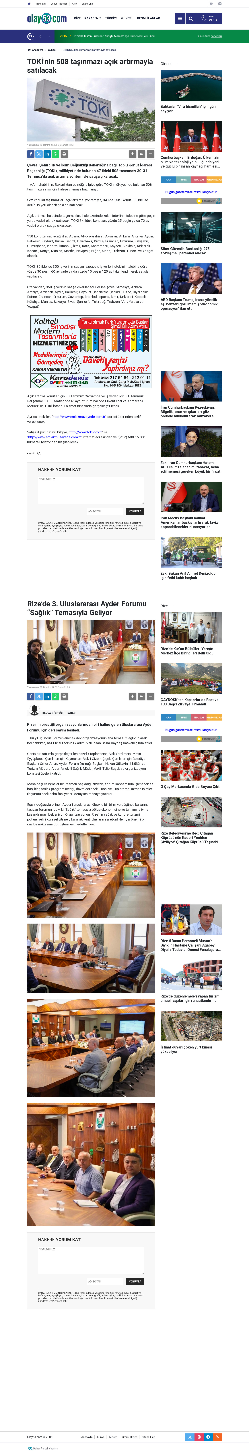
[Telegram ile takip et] (208, 1437)
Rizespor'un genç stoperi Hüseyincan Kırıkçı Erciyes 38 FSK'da (114, 36)
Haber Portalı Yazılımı (45, 1448)
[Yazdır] (64, 154)
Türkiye (111, 18)
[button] (132, 154)
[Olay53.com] (47, 18)
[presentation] (40, 36)
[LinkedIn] (47, 154)
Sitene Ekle (87, 3)
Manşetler (41, 3)
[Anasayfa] (29, 3)
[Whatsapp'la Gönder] (55, 154)
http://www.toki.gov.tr (86, 432)
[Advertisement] (17, 97)
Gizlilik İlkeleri (129, 1437)
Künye (100, 1437)
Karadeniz (92, 18)
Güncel (127, 18)
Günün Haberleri (59, 3)
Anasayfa (37, 49)
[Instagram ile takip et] (199, 1437)
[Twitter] (39, 154)
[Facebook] (30, 154)
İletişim (113, 1437)
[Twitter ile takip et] (189, 1437)
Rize (77, 18)
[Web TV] (211, 3)
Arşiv (74, 3)
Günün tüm (209, 36)
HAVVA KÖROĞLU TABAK (59, 713)
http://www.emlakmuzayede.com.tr (79, 417)
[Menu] (180, 18)
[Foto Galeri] (220, 3)
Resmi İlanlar (148, 18)
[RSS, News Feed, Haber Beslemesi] (217, 1437)
